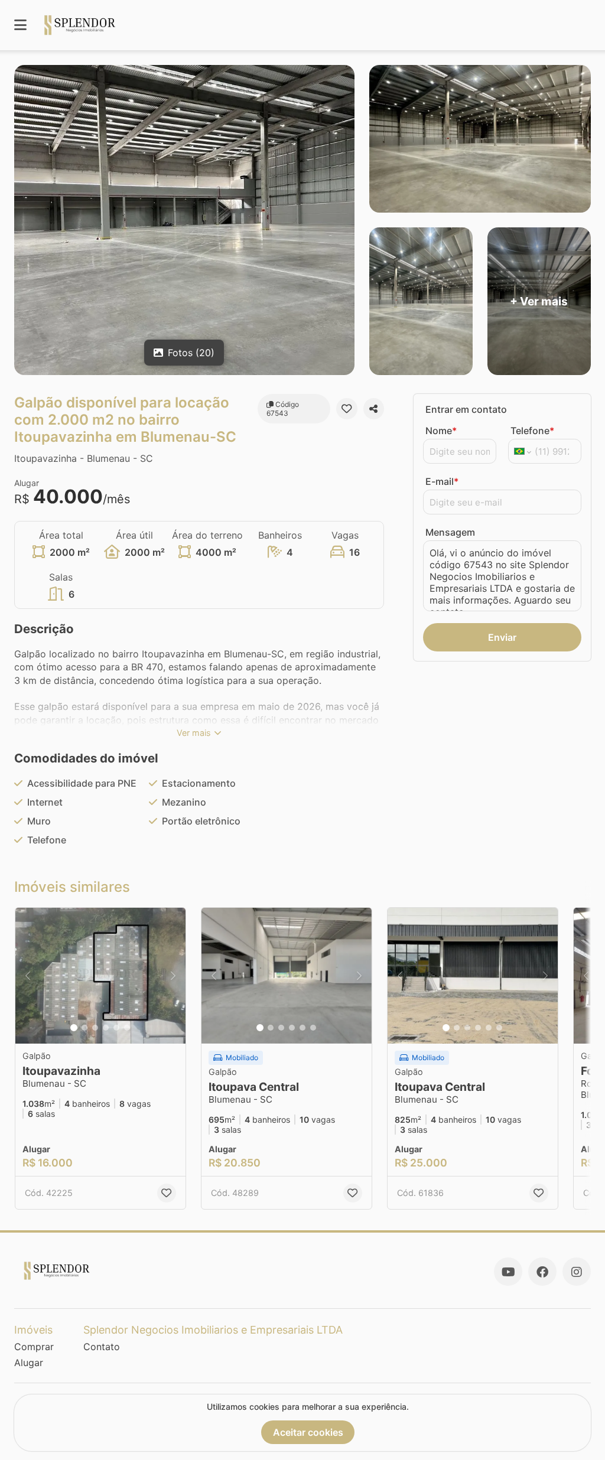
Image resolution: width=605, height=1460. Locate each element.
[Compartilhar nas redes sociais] (373, 408)
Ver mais (194, 733)
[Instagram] (576, 1271)
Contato (101, 1347)
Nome (441, 430)
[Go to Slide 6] (127, 1028)
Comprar (34, 1347)
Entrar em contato (466, 409)
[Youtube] (508, 1271)
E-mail (441, 481)
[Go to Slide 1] (73, 1027)
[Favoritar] (346, 408)
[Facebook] (542, 1271)
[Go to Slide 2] (84, 1028)
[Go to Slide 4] (106, 1028)
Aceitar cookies (308, 1432)
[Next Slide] (173, 976)
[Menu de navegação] (20, 25)
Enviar (502, 637)
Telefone (532, 430)
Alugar (28, 1362)
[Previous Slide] (27, 976)
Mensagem (450, 532)
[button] (100, 976)
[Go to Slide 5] (116, 1028)
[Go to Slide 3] (95, 1028)
